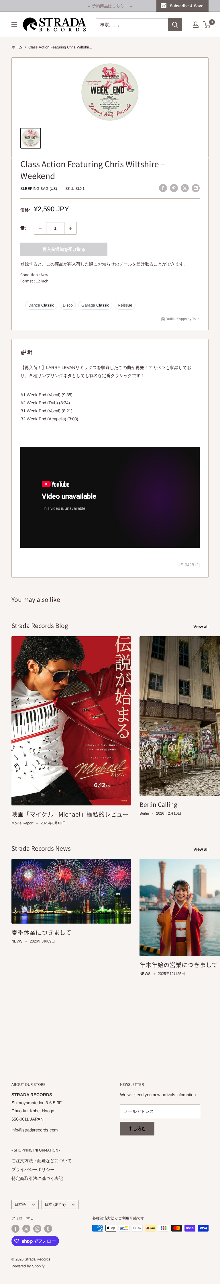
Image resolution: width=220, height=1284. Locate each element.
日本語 (20, 1204)
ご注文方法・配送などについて (41, 1160)
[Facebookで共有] (163, 188)
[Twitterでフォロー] (26, 1229)
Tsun (196, 319)
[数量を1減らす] (40, 228)
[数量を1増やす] (70, 228)
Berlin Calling (158, 804)
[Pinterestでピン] (174, 188)
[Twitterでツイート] (185, 188)
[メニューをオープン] (14, 24)
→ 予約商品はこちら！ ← (110, 5)
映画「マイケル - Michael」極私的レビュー (70, 814)
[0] (207, 24)
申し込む (137, 1128)
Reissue (125, 305)
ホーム (17, 47)
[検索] (175, 24)
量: (23, 228)
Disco (68, 305)
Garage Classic (95, 305)
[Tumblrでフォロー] (48, 1229)
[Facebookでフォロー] (15, 1229)
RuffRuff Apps (176, 319)
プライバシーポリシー (32, 1169)
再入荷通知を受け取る (63, 249)
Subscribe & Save (186, 5)
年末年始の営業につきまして (178, 964)
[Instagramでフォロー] (37, 1229)
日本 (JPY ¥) (55, 1204)
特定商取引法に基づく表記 (37, 1178)
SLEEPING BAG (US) (38, 188)
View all (201, 626)
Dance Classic (41, 305)
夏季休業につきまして (41, 932)
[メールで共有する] (196, 188)
